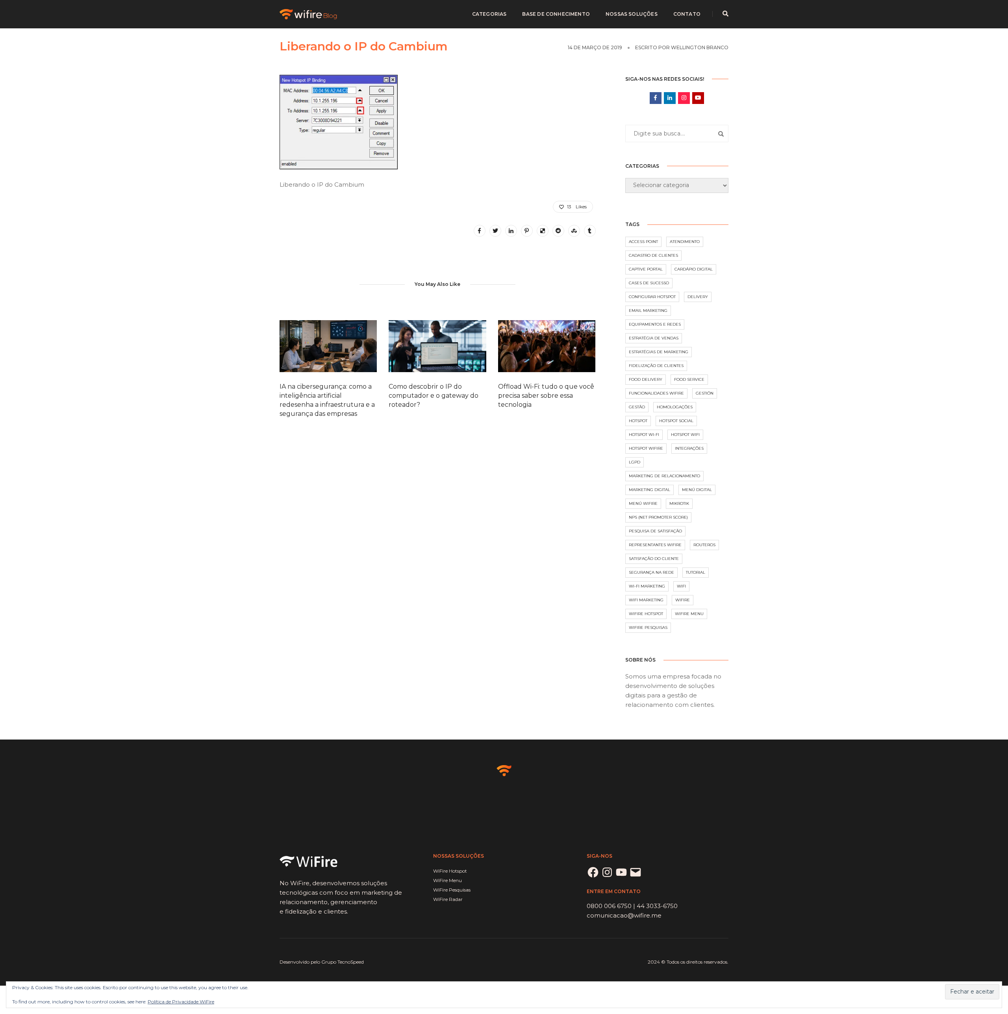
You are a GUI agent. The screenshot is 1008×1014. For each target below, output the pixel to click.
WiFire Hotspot (646, 613)
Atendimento (685, 241)
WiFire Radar (448, 899)
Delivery (697, 296)
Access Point (643, 241)
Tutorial (695, 572)
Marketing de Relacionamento (664, 475)
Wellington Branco (699, 47)
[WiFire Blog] (309, 13)
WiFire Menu (689, 613)
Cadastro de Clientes (653, 255)
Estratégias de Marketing (658, 351)
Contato (686, 14)
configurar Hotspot (652, 296)
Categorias (489, 14)
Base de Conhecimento (556, 14)
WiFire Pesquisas (648, 627)
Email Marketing (648, 310)
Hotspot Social (676, 420)
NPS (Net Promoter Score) (658, 517)
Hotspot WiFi (685, 434)
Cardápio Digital (693, 269)
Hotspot (638, 420)
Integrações (689, 448)
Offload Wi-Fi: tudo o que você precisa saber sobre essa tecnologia (546, 395)
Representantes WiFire (655, 544)
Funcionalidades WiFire (656, 393)
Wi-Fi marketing (647, 586)
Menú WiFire (643, 503)
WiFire (682, 599)
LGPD (634, 462)
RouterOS (704, 544)
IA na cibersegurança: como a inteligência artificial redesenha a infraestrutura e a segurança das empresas (327, 400)
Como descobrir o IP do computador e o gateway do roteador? (433, 395)
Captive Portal (646, 269)
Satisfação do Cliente (654, 558)
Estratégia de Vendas (653, 338)
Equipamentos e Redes (655, 324)
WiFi (681, 586)
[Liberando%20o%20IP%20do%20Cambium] (479, 231)
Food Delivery (645, 379)
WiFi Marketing (646, 599)
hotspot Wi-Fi (644, 434)
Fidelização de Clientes (656, 365)
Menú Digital (697, 489)
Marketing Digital (649, 489)
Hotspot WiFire (646, 448)
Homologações (675, 407)
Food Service (689, 379)
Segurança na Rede (651, 572)
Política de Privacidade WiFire (181, 1002)
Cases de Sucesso (649, 282)
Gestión (704, 393)
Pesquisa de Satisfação (655, 531)
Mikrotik (679, 503)
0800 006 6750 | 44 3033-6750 (632, 906)
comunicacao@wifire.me (624, 915)
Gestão (637, 407)
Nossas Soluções (632, 14)
